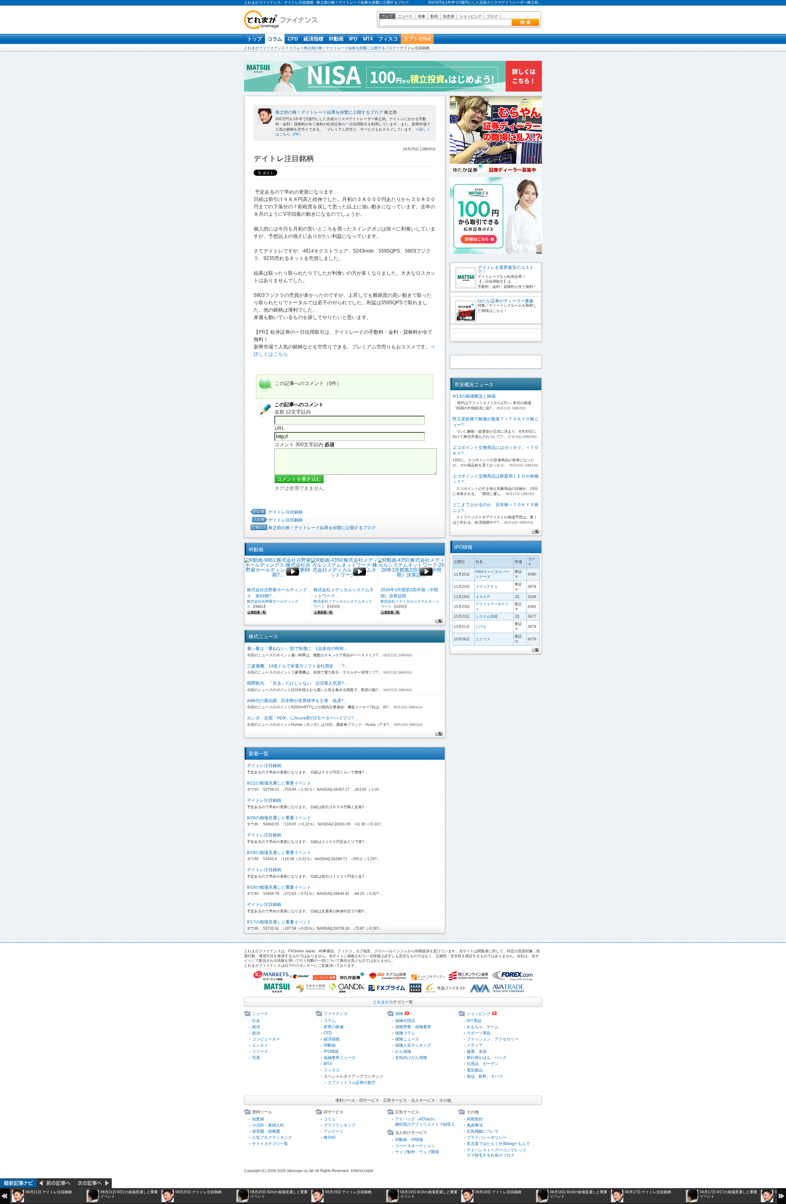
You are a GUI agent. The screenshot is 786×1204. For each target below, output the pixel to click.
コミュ (330, 1119)
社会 (256, 1020)
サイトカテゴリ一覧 (270, 1143)
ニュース (405, 16)
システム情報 (487, 616)
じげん (481, 626)
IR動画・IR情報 (409, 1139)
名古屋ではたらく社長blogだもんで (498, 1143)
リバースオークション (415, 1145)
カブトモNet (417, 38)
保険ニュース (407, 1039)
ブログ (492, 16)
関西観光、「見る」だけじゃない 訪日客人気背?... (297, 683)
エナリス (483, 639)
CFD (293, 38)
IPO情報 (331, 1051)
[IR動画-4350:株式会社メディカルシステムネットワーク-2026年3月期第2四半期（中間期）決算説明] (411, 571)
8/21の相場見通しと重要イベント (279, 783)
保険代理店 (405, 1020)
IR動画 (336, 38)
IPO (353, 38)
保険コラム (405, 1033)
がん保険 (403, 1051)
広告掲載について (483, 1131)
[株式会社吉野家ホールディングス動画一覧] (257, 611)
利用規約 (475, 1119)
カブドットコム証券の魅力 (351, 1082)
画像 (421, 16)
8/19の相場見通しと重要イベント (279, 852)
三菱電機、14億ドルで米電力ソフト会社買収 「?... (297, 665)
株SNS (330, 1137)
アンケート (334, 1131)
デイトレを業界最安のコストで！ (506, 269)
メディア (475, 1045)
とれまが (251, 48)
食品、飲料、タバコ (485, 1076)
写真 (256, 1057)
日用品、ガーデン (483, 1063)
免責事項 (475, 1125)
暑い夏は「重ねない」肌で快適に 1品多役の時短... (297, 648)
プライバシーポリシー (487, 1137)
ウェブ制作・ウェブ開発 (417, 1152)
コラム (274, 38)
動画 (434, 16)
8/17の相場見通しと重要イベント (279, 921)
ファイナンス (274, 48)
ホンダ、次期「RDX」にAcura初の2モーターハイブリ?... (302, 717)
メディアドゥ (487, 586)
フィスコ (388, 38)
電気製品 (475, 1070)
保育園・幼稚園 (266, 1131)
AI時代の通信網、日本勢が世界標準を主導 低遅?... (297, 700)
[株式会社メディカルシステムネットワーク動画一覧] (323, 611)
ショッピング (470, 16)
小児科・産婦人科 (268, 1125)
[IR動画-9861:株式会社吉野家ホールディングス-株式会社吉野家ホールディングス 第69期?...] (277, 571)
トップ (254, 38)
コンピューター (266, 1039)
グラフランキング (340, 1125)
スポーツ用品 (479, 1033)
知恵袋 (448, 16)
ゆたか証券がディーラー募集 (506, 301)
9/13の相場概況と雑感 (474, 396)
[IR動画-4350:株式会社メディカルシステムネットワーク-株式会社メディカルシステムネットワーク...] (344, 571)
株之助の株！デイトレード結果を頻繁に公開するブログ (350, 48)
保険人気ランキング (413, 1045)
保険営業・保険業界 (413, 1027)
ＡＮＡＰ (483, 597)
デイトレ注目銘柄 (285, 512)
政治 (256, 1033)
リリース (260, 1051)
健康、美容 (477, 1051)
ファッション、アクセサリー (493, 1039)
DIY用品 (474, 1020)
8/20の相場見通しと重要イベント (279, 817)
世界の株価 (334, 1027)
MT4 (368, 38)
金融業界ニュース (340, 1057)
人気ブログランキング (272, 1137)
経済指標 (313, 38)
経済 (256, 1027)
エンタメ (260, 1045)
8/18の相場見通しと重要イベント (279, 887)
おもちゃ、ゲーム (483, 1027)
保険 (399, 1013)
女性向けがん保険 (411, 1057)
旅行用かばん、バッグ (487, 1057)
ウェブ (387, 16)
